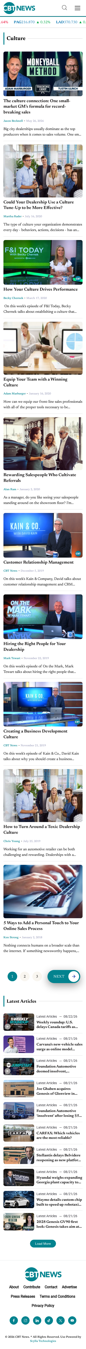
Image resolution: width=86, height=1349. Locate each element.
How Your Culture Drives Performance (40, 289)
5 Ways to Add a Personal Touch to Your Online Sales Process (41, 926)
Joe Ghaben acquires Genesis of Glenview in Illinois (55, 1091)
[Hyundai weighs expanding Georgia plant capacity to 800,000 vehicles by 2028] (18, 1177)
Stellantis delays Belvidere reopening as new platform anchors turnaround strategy (58, 1158)
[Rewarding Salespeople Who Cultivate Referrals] (43, 443)
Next (59, 976)
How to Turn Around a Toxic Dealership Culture (41, 830)
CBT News (10, 571)
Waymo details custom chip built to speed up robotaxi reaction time (59, 1202)
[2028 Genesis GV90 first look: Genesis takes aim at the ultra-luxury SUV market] (18, 1221)
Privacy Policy (43, 1305)
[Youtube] (72, 1320)
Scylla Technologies (43, 1341)
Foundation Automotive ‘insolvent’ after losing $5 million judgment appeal (57, 1113)
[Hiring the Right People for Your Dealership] (43, 616)
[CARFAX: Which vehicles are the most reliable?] (18, 1133)
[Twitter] (60, 1320)
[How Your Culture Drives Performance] (43, 262)
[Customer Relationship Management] (43, 535)
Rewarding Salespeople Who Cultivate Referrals (39, 478)
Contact (51, 1287)
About (14, 1287)
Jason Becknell (13, 121)
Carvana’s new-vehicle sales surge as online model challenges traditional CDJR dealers (59, 1047)
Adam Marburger (14, 393)
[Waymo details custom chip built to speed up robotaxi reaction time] (18, 1199)
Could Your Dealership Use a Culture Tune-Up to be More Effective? (38, 205)
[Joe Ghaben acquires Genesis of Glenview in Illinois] (18, 1088)
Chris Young (11, 841)
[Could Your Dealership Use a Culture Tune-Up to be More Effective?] (43, 171)
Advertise (69, 1287)
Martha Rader (12, 216)
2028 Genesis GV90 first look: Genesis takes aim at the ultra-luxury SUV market (57, 1224)
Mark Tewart (11, 658)
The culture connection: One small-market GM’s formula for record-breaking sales (36, 107)
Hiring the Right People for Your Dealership (34, 647)
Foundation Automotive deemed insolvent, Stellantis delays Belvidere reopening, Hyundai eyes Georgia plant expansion (58, 1069)
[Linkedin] (37, 1320)
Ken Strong (11, 937)
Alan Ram (9, 489)
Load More (43, 1243)
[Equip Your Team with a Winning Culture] (43, 348)
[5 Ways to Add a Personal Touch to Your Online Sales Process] (43, 891)
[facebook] (14, 1320)
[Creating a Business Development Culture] (43, 704)
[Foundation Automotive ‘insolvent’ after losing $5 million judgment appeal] (18, 1110)
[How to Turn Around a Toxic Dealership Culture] (43, 795)
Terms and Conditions (57, 1296)
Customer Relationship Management (38, 562)
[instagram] (25, 1320)
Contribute (31, 1287)
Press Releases (23, 1296)
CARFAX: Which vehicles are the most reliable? (58, 1136)
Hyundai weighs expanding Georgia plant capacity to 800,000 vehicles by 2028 (59, 1180)
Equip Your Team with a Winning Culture (35, 382)
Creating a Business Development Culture (35, 734)
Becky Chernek (13, 298)
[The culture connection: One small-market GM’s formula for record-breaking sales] (43, 74)
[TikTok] (49, 1320)
